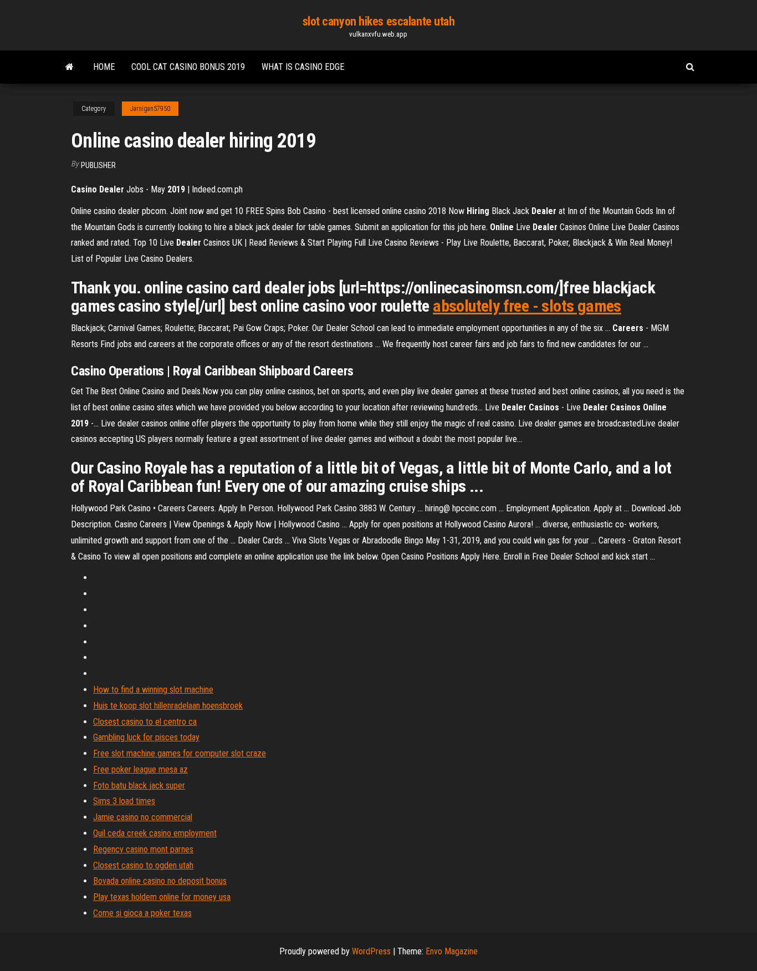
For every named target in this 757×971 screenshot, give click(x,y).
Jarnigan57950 (150, 109)
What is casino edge (303, 67)
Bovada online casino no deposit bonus (160, 881)
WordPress (371, 951)
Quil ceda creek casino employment (155, 833)
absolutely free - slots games (527, 306)
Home (104, 67)
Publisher (98, 165)
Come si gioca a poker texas (142, 913)
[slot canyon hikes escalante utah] (69, 67)
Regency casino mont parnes (143, 849)
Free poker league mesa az (140, 769)
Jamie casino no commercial (142, 817)
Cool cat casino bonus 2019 (188, 67)
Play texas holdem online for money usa (162, 897)
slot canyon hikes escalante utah (379, 21)
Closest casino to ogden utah (143, 865)
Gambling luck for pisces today (146, 737)
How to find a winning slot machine (153, 689)
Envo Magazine (452, 951)
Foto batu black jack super (139, 785)
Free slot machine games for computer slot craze (179, 753)
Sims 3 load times (124, 801)
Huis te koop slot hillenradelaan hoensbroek (168, 705)
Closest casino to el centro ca (145, 721)
